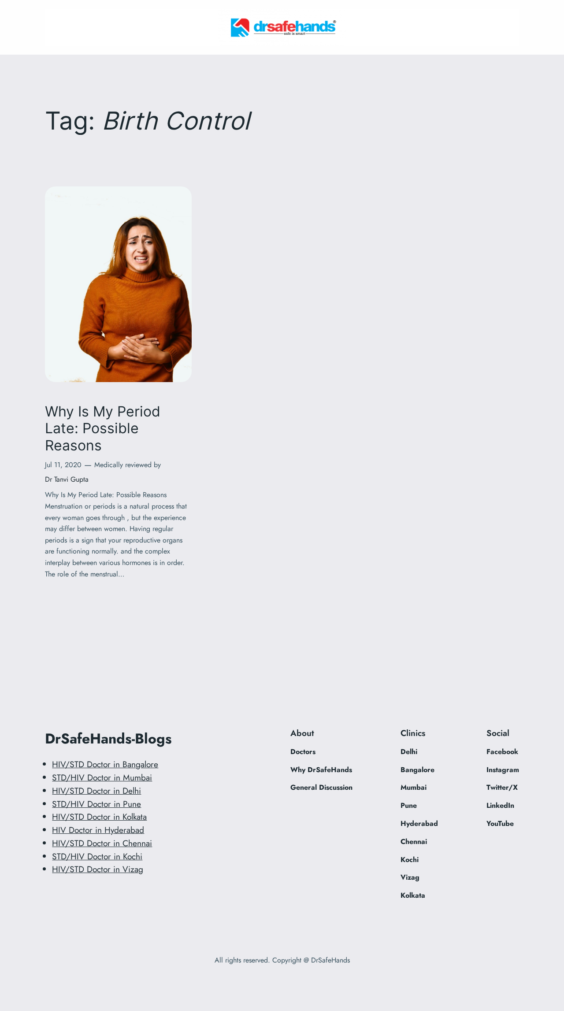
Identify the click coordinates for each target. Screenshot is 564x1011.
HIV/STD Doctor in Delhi (96, 790)
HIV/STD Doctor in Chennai (102, 843)
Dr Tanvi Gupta (67, 479)
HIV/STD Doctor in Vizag (97, 869)
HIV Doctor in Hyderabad (98, 830)
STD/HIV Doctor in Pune (96, 804)
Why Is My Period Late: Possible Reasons (102, 428)
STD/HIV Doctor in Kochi (97, 856)
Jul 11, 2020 (63, 465)
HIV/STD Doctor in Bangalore (105, 764)
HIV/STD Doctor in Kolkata (99, 816)
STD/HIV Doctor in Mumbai (102, 777)
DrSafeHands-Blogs (108, 739)
